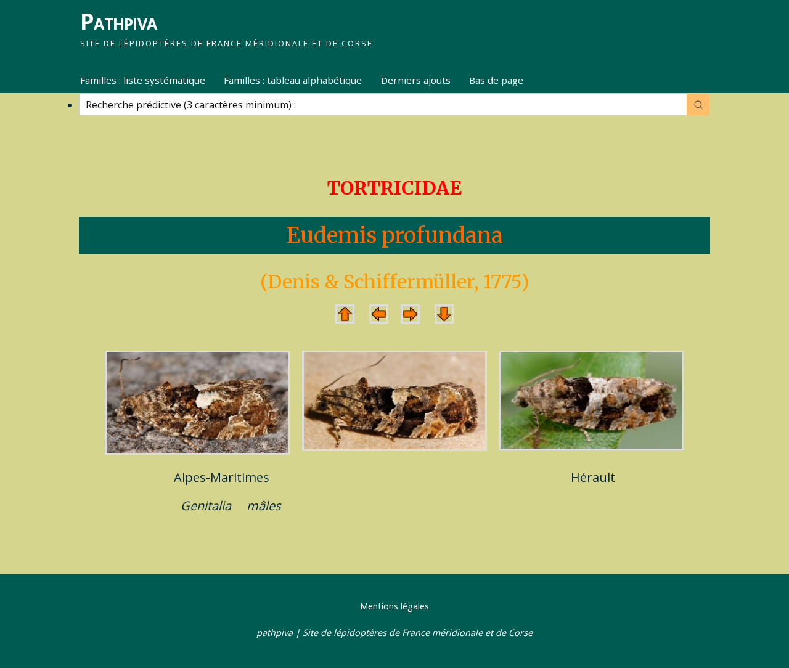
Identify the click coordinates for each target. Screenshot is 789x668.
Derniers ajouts (416, 80)
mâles (264, 505)
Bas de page (496, 80)
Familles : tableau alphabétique (293, 80)
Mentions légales (394, 606)
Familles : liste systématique (142, 80)
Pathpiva (118, 21)
